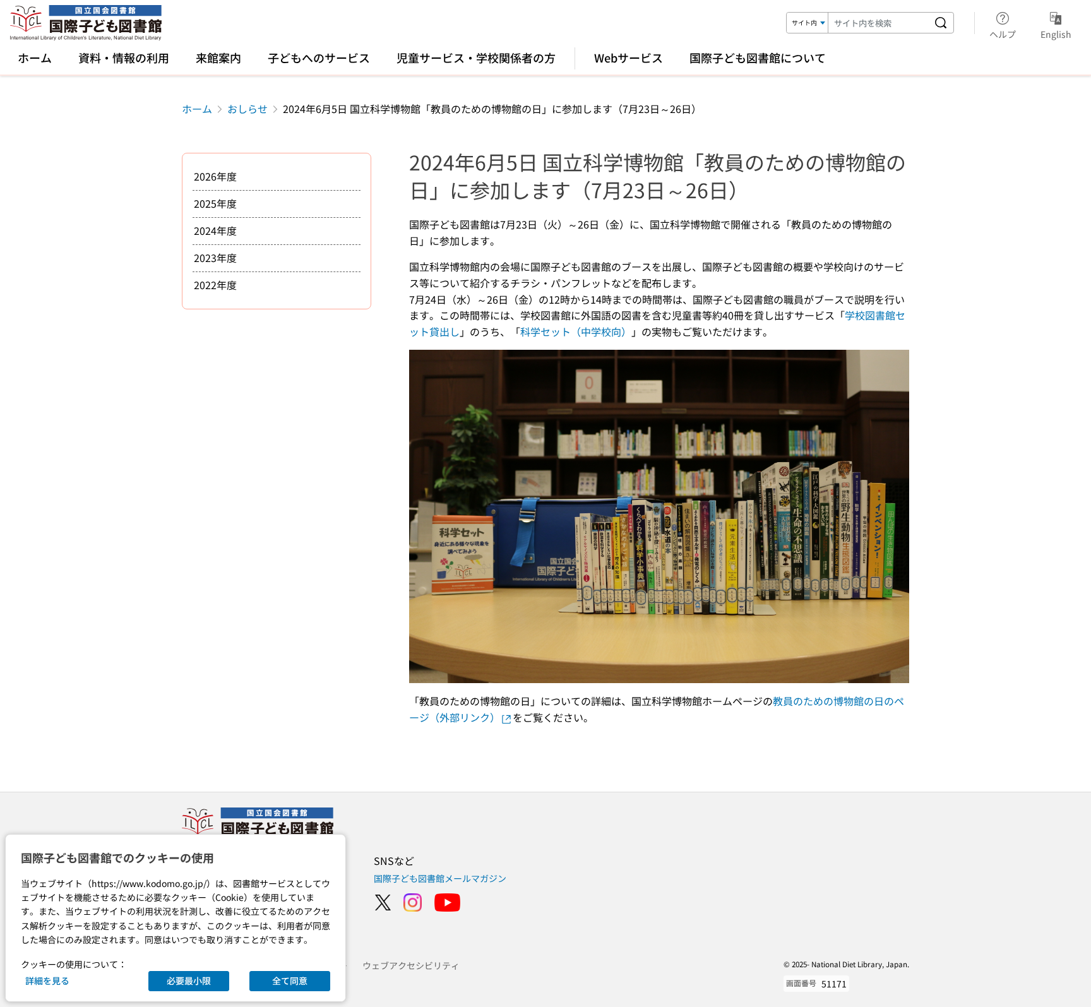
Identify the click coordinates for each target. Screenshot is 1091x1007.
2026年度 (215, 176)
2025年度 (215, 203)
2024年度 (215, 230)
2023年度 (215, 257)
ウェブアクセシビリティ (411, 965)
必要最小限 (189, 980)
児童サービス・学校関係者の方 (476, 57)
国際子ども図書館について (757, 57)
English (1055, 34)
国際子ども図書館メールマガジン (440, 878)
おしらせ (247, 108)
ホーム (35, 57)
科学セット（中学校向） (575, 331)
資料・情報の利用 (123, 57)
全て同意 (289, 980)
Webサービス (628, 57)
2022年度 (215, 284)
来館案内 (218, 57)
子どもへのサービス (319, 57)
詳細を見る (47, 980)
